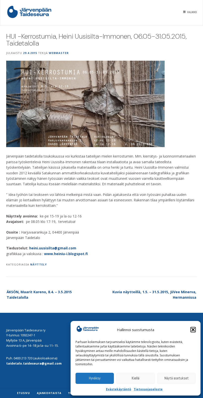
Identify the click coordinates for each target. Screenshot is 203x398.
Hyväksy (95, 378)
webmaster (59, 53)
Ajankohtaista (49, 393)
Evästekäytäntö (118, 389)
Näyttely (38, 264)
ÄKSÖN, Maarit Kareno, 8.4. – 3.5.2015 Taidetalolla (39, 295)
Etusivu (23, 393)
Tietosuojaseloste (148, 389)
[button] (193, 329)
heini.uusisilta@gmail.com (52, 248)
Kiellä (135, 378)
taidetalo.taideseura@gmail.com (34, 363)
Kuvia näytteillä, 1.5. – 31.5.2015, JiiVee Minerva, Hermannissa (154, 295)
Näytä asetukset (176, 378)
